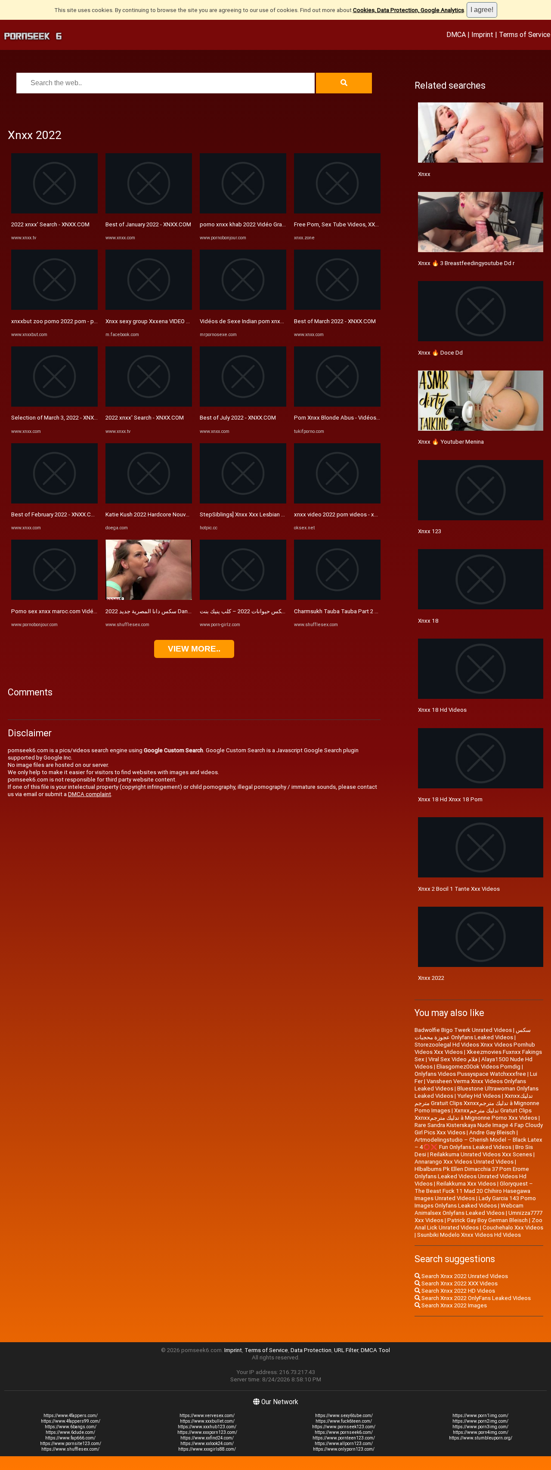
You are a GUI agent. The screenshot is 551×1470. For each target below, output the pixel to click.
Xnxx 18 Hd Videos (442, 709)
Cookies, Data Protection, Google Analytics (408, 10)
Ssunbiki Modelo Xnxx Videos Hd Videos (469, 1234)
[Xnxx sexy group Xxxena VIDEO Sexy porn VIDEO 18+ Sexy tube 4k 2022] (148, 308)
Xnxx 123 (429, 531)
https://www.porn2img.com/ (480, 1421)
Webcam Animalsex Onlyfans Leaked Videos (469, 1209)
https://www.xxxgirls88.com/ (207, 1449)
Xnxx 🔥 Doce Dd (440, 352)
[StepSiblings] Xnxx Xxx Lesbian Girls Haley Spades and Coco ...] (243, 501)
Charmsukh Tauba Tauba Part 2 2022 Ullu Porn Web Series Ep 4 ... (377, 611)
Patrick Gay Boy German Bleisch (487, 1220)
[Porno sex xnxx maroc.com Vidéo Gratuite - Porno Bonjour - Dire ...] (54, 598)
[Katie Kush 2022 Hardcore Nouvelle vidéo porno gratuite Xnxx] (148, 501)
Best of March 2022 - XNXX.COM (335, 321)
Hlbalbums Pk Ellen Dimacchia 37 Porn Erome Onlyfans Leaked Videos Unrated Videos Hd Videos (472, 1176)
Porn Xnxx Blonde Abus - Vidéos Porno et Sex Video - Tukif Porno (377, 417)
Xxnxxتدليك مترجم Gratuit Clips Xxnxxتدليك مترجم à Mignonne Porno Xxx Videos (476, 1114)
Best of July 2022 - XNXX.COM (238, 417)
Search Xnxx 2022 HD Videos (457, 1290)
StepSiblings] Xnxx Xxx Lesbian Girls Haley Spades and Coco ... (280, 514)
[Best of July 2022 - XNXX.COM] (243, 404)
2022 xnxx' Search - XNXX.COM (50, 224)
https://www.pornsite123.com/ (70, 1443)
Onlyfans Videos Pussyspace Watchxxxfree (470, 1074)
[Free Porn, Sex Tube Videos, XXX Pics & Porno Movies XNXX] (337, 211)
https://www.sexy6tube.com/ (344, 1415)
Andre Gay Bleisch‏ (492, 1132)
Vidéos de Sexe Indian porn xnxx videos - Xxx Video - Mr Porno (279, 321)
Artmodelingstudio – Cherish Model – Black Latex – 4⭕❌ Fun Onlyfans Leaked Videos (478, 1143)
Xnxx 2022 (431, 978)
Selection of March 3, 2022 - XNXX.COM (61, 417)
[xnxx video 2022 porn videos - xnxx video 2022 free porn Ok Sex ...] (337, 501)
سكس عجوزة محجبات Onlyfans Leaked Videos (473, 1033)
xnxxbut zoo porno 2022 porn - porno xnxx (65, 321)
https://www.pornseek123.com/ (343, 1427)
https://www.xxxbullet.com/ (207, 1421)
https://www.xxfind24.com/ (207, 1438)
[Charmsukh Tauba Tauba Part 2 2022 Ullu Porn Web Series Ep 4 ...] (337, 598)
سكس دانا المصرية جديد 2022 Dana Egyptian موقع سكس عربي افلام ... (190, 611)
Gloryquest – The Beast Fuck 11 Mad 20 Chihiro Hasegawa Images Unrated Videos (474, 1191)
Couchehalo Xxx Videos (513, 1227)
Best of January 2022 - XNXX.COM (148, 224)
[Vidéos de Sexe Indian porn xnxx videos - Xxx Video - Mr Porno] (243, 308)
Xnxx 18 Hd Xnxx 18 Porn (450, 799)
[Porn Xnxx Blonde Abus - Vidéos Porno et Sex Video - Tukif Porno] (337, 404)
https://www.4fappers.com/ (70, 1415)
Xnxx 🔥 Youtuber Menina (451, 441)
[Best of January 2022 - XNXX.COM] (148, 211)
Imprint (482, 34)
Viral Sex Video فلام (452, 1059)
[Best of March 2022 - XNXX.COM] (337, 308)
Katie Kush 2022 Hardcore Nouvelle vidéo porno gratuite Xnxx (183, 514)
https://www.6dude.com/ (70, 1432)
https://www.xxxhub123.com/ (207, 1427)
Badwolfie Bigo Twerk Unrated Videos (463, 1030)
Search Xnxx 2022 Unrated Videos (464, 1276)
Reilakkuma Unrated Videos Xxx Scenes (481, 1154)
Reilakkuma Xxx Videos (466, 1183)
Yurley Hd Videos (479, 1095)
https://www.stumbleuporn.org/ (480, 1438)
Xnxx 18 (428, 620)
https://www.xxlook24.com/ (207, 1443)
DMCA (456, 34)
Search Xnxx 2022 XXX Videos (459, 1283)
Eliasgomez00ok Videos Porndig (478, 1066)
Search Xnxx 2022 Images (453, 1305)
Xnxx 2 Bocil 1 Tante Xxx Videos (459, 888)
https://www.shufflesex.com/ (70, 1449)
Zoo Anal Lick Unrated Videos (478, 1224)
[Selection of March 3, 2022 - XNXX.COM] (54, 404)
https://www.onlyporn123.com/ (344, 1449)
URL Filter (346, 1350)
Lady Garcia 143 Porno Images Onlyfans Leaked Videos (475, 1202)
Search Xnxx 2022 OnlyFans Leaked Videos (475, 1298)
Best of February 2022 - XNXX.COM (55, 514)
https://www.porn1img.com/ (480, 1415)
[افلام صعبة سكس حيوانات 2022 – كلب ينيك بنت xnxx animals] (243, 598)
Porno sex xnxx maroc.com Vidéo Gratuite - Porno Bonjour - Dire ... (95, 611)
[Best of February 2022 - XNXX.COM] (54, 501)
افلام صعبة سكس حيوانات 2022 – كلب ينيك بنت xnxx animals (273, 611)
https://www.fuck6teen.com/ (344, 1421)
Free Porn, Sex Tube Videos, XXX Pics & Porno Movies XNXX (371, 224)
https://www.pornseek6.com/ (344, 1432)
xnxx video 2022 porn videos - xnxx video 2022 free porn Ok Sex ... (378, 514)
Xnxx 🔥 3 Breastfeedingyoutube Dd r (466, 263)
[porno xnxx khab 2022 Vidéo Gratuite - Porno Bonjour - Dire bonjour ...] (243, 211)
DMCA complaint (89, 794)
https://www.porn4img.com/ (480, 1432)
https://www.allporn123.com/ (344, 1443)
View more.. (194, 648)
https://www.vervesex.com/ (207, 1415)
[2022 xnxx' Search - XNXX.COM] (54, 211)
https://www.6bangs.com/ (70, 1427)
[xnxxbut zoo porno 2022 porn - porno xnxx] (54, 308)
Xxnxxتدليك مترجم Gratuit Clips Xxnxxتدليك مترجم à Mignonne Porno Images (477, 1103)
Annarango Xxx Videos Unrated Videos (464, 1161)
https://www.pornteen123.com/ (344, 1438)
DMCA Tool (375, 1350)
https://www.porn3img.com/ (480, 1427)
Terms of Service (524, 34)
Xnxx (424, 174)
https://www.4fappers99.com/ (70, 1421)
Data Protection (311, 1350)
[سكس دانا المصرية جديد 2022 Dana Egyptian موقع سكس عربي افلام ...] (148, 598)
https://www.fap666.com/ (70, 1438)
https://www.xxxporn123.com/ (207, 1432)
